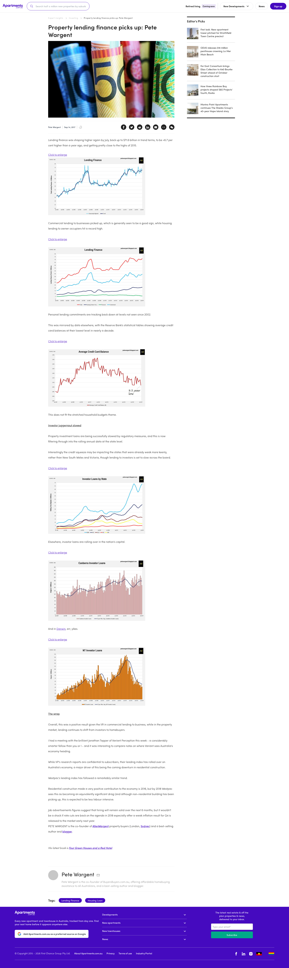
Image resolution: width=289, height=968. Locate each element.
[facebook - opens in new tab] (236, 954)
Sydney (145, 826)
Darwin (61, 629)
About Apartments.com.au (88, 953)
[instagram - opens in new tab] (251, 954)
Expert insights (55, 17)
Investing (73, 17)
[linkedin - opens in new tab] (244, 954)
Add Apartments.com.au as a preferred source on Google (54, 934)
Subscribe (232, 935)
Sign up (278, 6)
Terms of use (125, 953)
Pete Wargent (78, 874)
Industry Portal (144, 953)
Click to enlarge (57, 155)
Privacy (111, 953)
